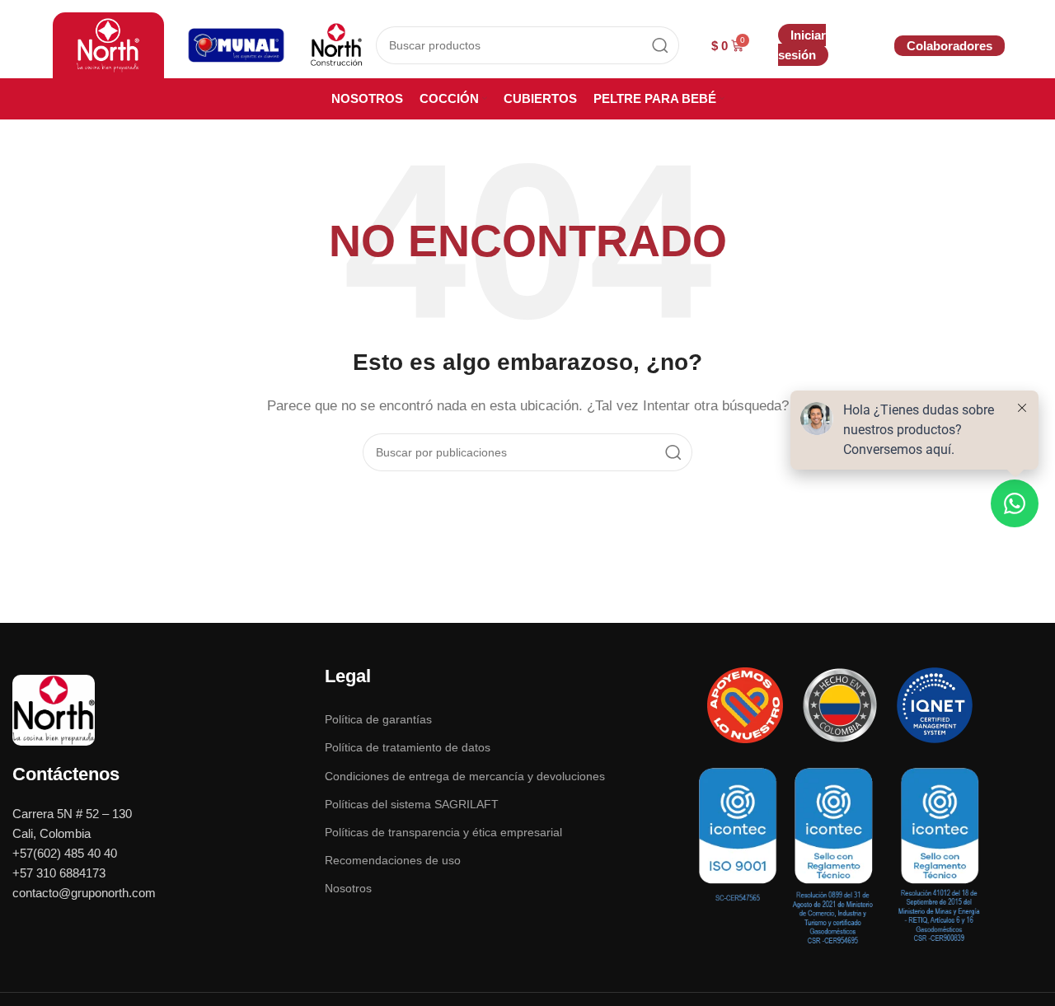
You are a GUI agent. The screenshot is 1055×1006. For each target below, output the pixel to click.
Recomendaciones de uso (393, 860)
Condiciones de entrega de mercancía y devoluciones (465, 776)
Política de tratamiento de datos (407, 747)
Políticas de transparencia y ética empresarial (443, 832)
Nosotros (348, 888)
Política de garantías (378, 719)
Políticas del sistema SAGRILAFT (412, 804)
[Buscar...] (660, 45)
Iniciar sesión (802, 45)
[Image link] (53, 709)
